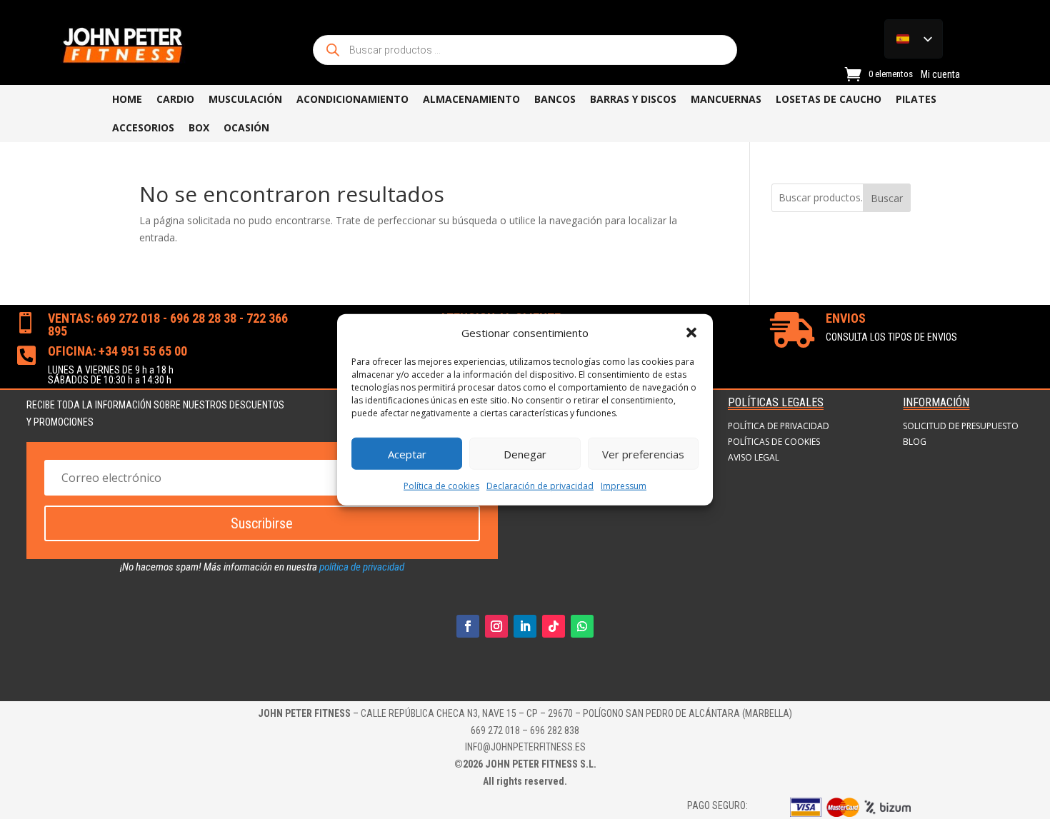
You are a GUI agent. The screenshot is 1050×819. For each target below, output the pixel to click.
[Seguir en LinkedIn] (525, 626)
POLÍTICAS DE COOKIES (774, 442)
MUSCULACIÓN (245, 99)
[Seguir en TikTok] (553, 626)
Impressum (623, 486)
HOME (127, 99)
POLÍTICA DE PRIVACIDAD (778, 426)
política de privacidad (361, 567)
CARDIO (175, 99)
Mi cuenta (940, 74)
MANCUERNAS (726, 99)
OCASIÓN (246, 127)
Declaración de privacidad (540, 486)
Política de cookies (441, 486)
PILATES (916, 99)
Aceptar (407, 454)
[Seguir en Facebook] (467, 626)
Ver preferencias (643, 454)
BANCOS (555, 99)
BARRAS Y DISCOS (633, 99)
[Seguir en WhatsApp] (582, 626)
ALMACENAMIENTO (471, 99)
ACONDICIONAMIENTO (352, 99)
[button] (691, 333)
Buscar (887, 198)
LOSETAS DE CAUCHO (828, 99)
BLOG (914, 442)
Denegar (525, 454)
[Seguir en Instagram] (496, 626)
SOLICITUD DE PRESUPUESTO (961, 426)
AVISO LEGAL (753, 458)
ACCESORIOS (143, 127)
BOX (199, 127)
